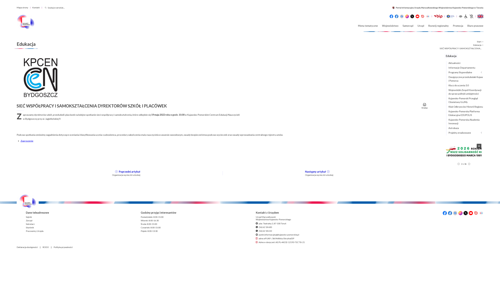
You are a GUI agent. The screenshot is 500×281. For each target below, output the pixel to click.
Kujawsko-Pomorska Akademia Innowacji (464, 121)
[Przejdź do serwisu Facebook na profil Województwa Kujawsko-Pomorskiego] (391, 16)
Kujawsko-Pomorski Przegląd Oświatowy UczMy (463, 100)
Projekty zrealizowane (459, 132)
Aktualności (454, 63)
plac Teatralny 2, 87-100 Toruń (272, 223)
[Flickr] (428, 16)
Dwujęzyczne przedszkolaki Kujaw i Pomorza (465, 79)
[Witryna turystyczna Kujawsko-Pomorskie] (451, 16)
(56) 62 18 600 (265, 227)
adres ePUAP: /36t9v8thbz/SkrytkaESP (276, 238)
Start (479, 42)
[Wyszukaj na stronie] (46, 7)
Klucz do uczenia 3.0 (458, 85)
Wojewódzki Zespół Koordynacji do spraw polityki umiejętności (464, 92)
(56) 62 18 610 (265, 231)
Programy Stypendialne (460, 72)
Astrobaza (453, 128)
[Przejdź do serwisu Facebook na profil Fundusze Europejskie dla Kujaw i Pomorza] (396, 16)
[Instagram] (407, 16)
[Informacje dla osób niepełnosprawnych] (468, 16)
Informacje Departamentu (461, 67)
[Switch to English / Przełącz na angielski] (480, 16)
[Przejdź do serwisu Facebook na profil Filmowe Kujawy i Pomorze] (402, 16)
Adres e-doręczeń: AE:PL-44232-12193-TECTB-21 (282, 242)
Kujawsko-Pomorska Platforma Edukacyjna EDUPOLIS (464, 113)
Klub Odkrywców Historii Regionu (465, 106)
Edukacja (477, 45)
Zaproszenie (27, 140)
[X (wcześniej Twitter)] (412, 16)
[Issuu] (422, 16)
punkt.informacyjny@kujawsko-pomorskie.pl (279, 234)
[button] (463, 151)
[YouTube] (417, 16)
